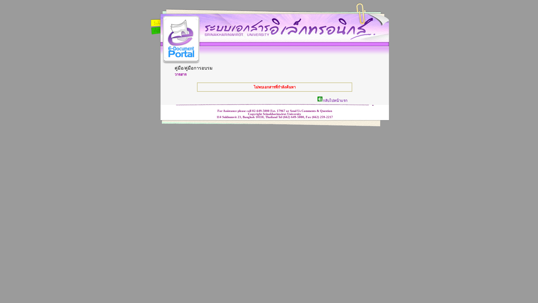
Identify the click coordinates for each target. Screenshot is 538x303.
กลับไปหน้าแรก (342, 100)
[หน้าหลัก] (181, 44)
